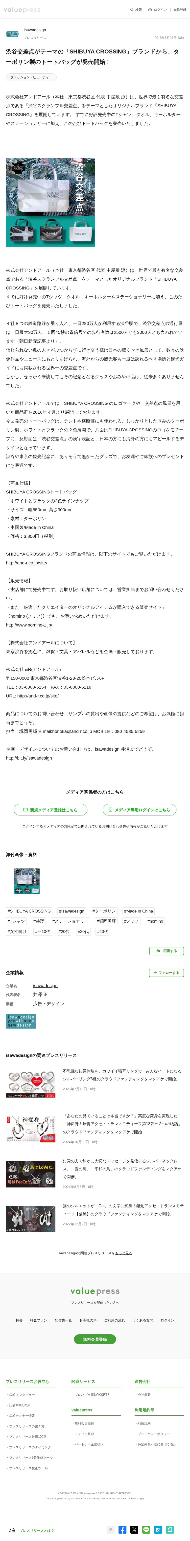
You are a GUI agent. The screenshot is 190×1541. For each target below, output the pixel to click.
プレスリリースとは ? (37, 1531)
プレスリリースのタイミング (30, 1447)
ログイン (160, 10)
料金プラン (38, 1320)
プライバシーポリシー (154, 1434)
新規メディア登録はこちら (54, 810)
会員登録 (179, 10)
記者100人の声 (19, 1405)
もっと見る (123, 1253)
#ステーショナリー (70, 921)
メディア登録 (84, 1434)
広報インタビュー (22, 1395)
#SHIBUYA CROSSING (29, 911)
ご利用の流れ (114, 1320)
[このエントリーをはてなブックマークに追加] (158, 1532)
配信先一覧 (63, 1320)
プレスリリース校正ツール (28, 1468)
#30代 (83, 931)
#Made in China (138, 911)
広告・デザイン (48, 1003)
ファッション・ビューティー (31, 77)
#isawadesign (71, 911)
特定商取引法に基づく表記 (157, 1444)
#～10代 (42, 931)
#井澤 (38, 921)
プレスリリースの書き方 (27, 1426)
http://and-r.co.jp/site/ (26, 562)
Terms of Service (129, 1498)
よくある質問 (142, 1320)
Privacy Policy (108, 1498)
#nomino (155, 921)
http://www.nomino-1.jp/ (29, 625)
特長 (19, 1320)
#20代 (64, 931)
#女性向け (17, 931)
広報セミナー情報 (22, 1416)
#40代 (102, 931)
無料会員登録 (95, 1339)
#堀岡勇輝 (106, 921)
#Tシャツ (16, 921)
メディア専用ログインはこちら (142, 810)
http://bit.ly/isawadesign (29, 758)
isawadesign (35, 30)
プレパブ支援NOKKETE (92, 1395)
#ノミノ (131, 921)
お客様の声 (88, 1320)
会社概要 (144, 1395)
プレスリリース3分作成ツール (31, 1457)
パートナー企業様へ (89, 1444)
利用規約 (144, 1423)
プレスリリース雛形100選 (28, 1437)
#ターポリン (104, 911)
